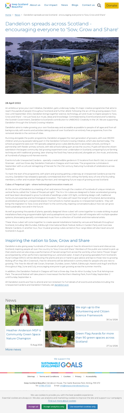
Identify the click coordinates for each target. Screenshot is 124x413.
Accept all (33, 407)
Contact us (88, 5)
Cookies (67, 376)
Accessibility (91, 376)
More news (13, 349)
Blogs (75, 5)
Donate (111, 5)
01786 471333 (45, 386)
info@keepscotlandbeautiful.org (74, 386)
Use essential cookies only (83, 407)
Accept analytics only (53, 407)
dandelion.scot (61, 285)
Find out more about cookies (62, 401)
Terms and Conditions (49, 376)
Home (8, 15)
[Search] (99, 6)
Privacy (78, 376)
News (64, 5)
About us (35, 5)
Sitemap (31, 376)
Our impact (50, 5)
